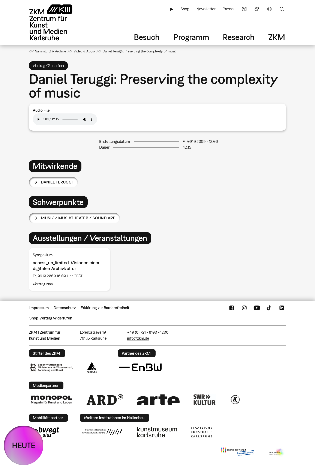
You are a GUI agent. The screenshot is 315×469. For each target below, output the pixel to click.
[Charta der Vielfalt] (237, 452)
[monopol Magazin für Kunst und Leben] (51, 400)
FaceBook (231, 308)
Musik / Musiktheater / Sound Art (78, 218)
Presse (228, 9)
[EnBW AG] (140, 367)
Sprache (269, 9)
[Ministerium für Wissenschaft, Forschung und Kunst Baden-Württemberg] (51, 367)
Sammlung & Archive (50, 51)
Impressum (39, 308)
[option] (71, 269)
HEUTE (23, 445)
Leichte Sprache (244, 9)
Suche (282, 9)
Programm (191, 37)
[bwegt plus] (44, 432)
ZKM (276, 37)
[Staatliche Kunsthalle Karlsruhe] (201, 432)
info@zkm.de (138, 338)
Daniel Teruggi (57, 182)
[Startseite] (57, 22)
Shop (185, 9)
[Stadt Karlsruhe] (92, 367)
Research (239, 37)
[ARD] (105, 399)
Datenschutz (65, 308)
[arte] (158, 399)
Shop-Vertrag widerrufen (50, 318)
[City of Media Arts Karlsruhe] (276, 452)
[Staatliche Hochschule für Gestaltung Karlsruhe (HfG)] (102, 432)
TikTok (269, 308)
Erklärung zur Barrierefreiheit (105, 308)
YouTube (256, 308)
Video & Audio (84, 51)
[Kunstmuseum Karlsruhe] (157, 432)
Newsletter (206, 9)
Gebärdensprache (256, 9)
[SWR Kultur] (205, 399)
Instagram (244, 308)
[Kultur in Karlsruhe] (235, 399)
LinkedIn (282, 308)
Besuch (147, 37)
